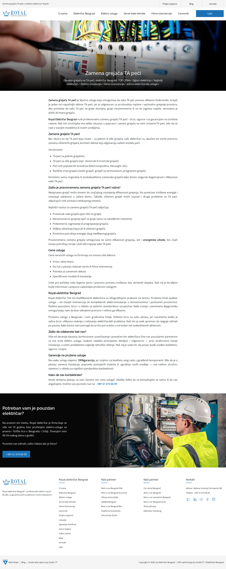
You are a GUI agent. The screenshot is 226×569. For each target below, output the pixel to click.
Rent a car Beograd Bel (111, 506)
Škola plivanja (150, 506)
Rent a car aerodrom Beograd (157, 497)
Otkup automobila (109, 497)
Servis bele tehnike (67, 501)
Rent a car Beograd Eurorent (114, 492)
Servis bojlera (65, 529)
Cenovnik (63, 510)
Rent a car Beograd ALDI (155, 501)
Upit (209, 13)
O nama (62, 488)
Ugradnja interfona (67, 524)
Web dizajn (13, 562)
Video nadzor (65, 533)
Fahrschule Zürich (109, 515)
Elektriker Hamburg (152, 510)
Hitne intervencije (67, 506)
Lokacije (62, 520)
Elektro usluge (65, 497)
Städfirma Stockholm (111, 510)
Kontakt (62, 542)
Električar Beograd (67, 492)
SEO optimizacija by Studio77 (191, 562)
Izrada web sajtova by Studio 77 (42, 562)
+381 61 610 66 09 (107, 384)
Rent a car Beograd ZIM (111, 488)
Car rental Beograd (152, 488)
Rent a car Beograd (152, 492)
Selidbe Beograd (108, 501)
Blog (61, 538)
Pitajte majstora (66, 515)
